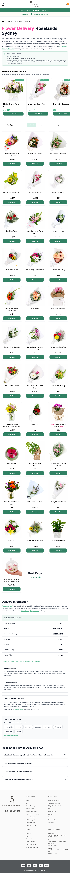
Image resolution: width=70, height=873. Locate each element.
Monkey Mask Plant (58, 540)
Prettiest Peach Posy (58, 270)
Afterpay (51, 814)
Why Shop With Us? (54, 806)
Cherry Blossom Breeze (58, 502)
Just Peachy (35, 308)
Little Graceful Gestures (35, 502)
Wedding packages (31, 811)
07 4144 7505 (52, 845)
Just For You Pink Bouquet (58, 154)
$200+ (59, 125)
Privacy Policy (30, 841)
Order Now (11, 164)
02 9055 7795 (52, 853)
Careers (28, 836)
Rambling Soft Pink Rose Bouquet (58, 464)
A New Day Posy (58, 231)
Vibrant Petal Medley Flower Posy (12, 309)
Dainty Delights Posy (58, 386)
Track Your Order (31, 825)
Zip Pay (50, 817)
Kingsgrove (9, 731)
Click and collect (18, 709)
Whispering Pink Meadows (35, 270)
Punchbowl (48, 727)
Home (3, 21)
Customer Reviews (54, 803)
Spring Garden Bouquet (11, 386)
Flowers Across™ (7, 606)
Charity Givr (52, 811)
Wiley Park (28, 727)
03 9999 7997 (52, 837)
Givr (49, 808)
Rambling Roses (11, 231)
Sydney (36, 10)
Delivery (10, 21)
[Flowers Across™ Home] (35, 4)
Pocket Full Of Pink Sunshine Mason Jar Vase (11, 425)
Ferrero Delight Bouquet (35, 540)
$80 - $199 (50, 125)
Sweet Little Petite (58, 192)
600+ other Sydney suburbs (30, 611)
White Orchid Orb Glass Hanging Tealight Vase (11, 580)
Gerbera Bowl (11, 463)
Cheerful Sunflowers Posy (11, 192)
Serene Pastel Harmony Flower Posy (35, 348)
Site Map (51, 822)
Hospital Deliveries (54, 800)
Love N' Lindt (35, 424)
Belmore (18, 731)
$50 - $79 (41, 125)
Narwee (19, 727)
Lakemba (38, 727)
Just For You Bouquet (35, 154)
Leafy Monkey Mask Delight (35, 464)
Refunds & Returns (31, 844)
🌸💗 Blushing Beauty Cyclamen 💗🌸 (58, 425)
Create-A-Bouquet (31, 806)
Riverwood (58, 727)
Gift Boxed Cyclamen (58, 308)
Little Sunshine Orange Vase (11, 503)
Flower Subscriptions (32, 817)
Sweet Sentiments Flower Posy (35, 232)
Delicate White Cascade (12, 347)
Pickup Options (30, 822)
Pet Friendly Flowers (32, 820)
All (23, 125)
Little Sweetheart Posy (35, 192)
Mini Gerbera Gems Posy (58, 347)
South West (18, 21)
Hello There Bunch (12, 270)
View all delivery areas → (11, 735)
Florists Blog (52, 820)
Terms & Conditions (32, 847)
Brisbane (45, 10)
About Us (28, 833)
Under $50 (31, 125)
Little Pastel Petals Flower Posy (35, 387)
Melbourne (25, 10)
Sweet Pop (11, 540)
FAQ (27, 803)
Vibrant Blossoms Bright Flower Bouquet (12, 155)
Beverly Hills (9, 727)
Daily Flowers (30, 808)
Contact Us (29, 839)
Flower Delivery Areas (32, 814)
